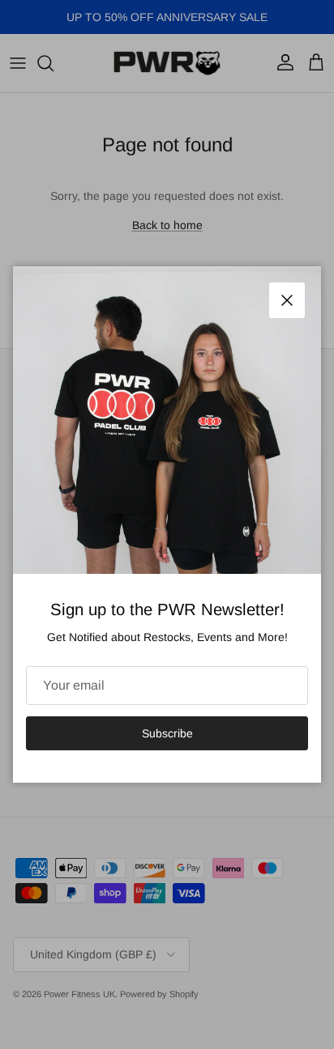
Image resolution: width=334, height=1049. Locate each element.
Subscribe (167, 733)
